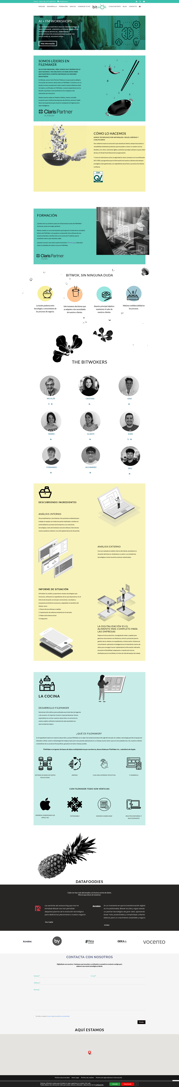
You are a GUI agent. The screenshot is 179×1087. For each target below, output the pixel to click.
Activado (115, 1084)
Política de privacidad (62, 1077)
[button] (90, 1053)
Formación (63, 6)
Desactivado (127, 1084)
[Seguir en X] (140, 1)
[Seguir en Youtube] (143, 1)
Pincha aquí (72, 242)
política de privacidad (63, 1016)
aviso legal (51, 1016)
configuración (99, 1085)
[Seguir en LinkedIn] (136, 1)
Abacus (73, 6)
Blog (125, 6)
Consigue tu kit (84, 6)
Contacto (133, 6)
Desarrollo (52, 6)
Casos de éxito (115, 6)
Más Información (48, 43)
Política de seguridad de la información (109, 1077)
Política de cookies (87, 1077)
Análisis (41, 6)
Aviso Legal (75, 1077)
